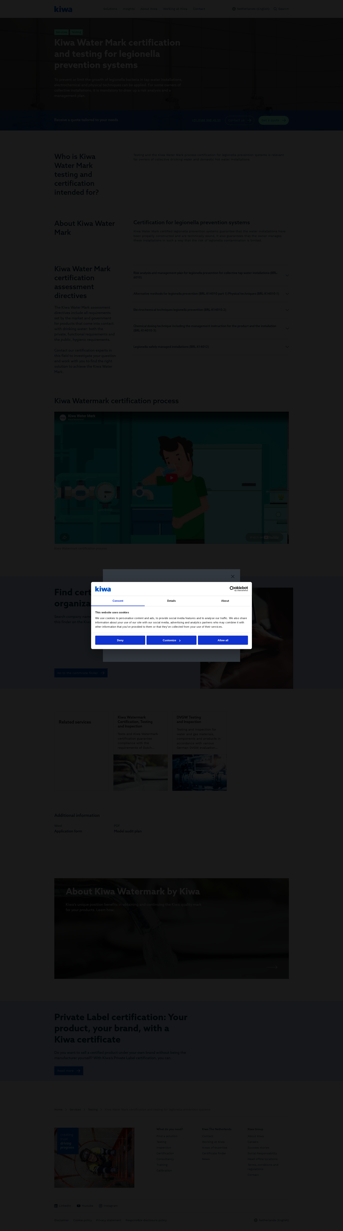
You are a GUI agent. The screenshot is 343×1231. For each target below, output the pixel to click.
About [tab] (225, 600)
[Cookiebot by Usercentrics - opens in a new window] (232, 589)
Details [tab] (171, 600)
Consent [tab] (118, 600)
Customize (169, 640)
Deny (120, 640)
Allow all (223, 640)
